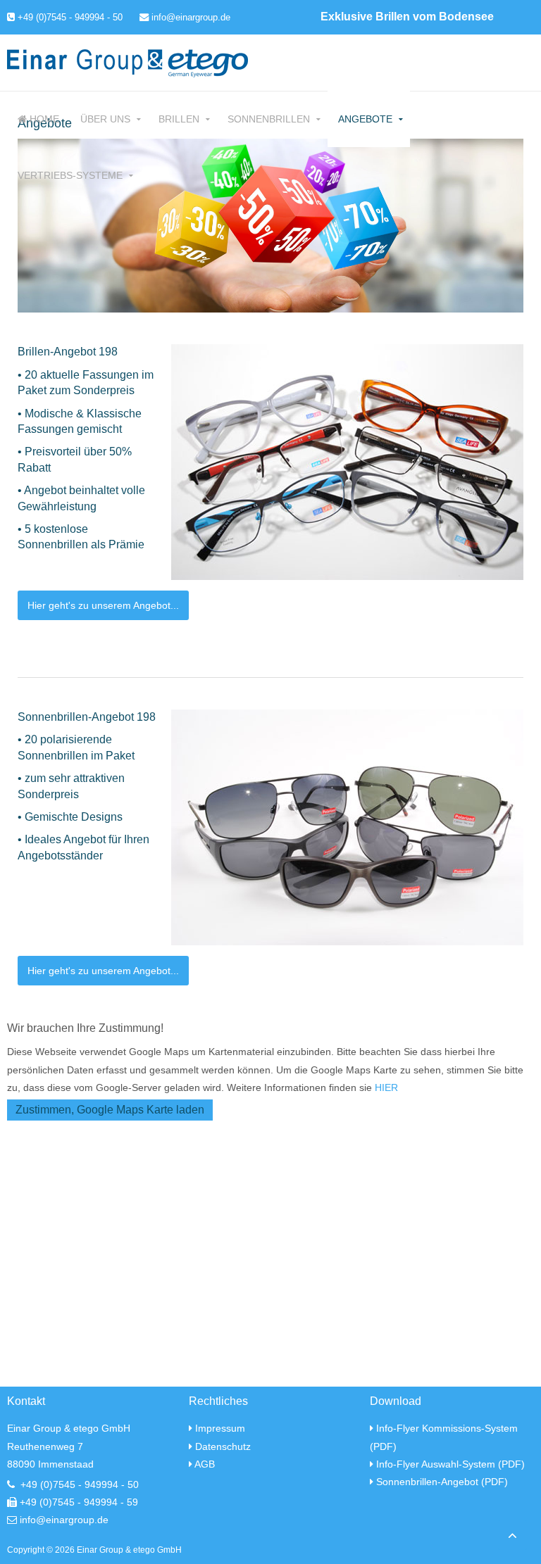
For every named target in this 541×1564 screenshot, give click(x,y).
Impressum (220, 1428)
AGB (204, 1464)
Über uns (105, 119)
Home (43, 119)
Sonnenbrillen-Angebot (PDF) (442, 1481)
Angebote (365, 119)
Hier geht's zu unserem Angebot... (103, 605)
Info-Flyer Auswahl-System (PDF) (450, 1464)
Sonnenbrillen (269, 119)
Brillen (178, 119)
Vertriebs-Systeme (70, 175)
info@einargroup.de (189, 17)
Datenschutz (223, 1446)
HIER (386, 1087)
